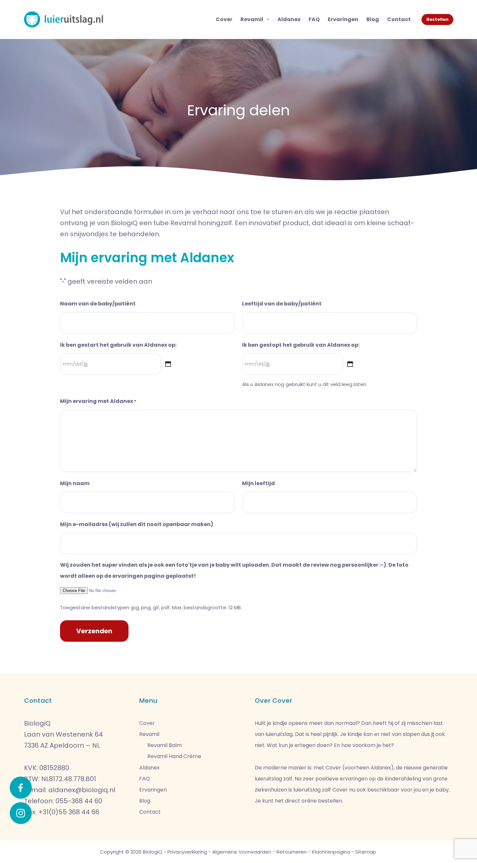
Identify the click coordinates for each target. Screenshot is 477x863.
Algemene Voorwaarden (241, 851)
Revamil (251, 19)
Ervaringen (343, 19)
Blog (372, 19)
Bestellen (437, 19)
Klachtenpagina (331, 851)
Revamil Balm (164, 745)
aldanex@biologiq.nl (81, 789)
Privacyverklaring (187, 851)
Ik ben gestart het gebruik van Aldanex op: (118, 345)
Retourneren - (293, 851)
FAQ (314, 19)
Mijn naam (75, 483)
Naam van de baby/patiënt (98, 303)
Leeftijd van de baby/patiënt (282, 303)
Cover (224, 19)
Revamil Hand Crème (174, 756)
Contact (399, 19)
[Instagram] (21, 813)
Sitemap (365, 851)
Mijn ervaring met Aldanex (98, 401)
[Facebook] (21, 788)
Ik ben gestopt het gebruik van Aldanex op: (301, 345)
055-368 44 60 (78, 800)
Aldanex (288, 19)
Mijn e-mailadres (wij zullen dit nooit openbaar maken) (136, 524)
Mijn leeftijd (258, 483)
